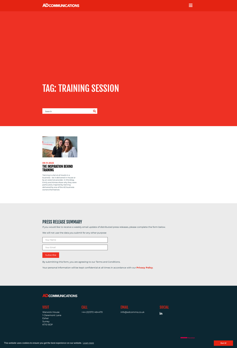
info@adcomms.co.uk (132, 312)
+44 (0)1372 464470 (92, 312)
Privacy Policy (144, 267)
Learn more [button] (88, 343)
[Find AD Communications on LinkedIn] (162, 314)
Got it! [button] (223, 343)
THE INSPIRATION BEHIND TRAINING (57, 168)
